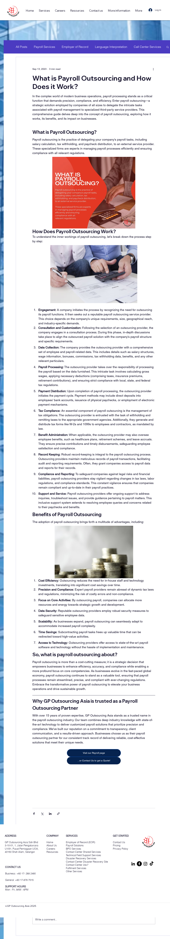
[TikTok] (151, 863)
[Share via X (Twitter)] (42, 813)
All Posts (21, 47)
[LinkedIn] (133, 863)
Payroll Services (44, 47)
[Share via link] (58, 813)
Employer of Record (75, 47)
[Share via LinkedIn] (50, 813)
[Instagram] (145, 863)
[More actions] (153, 69)
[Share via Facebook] (34, 813)
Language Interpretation (111, 47)
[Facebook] (139, 863)
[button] (77, 10)
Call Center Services (147, 47)
